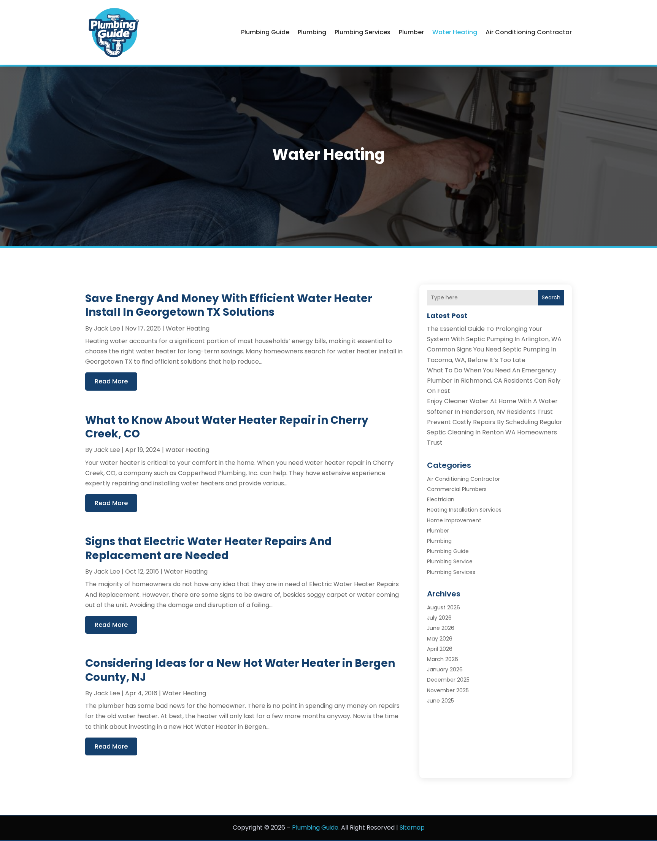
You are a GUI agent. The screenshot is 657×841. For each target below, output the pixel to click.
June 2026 (440, 628)
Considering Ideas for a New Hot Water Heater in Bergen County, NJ (240, 670)
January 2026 (445, 669)
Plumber (411, 32)
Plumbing (312, 32)
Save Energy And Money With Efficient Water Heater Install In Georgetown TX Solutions (228, 305)
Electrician (440, 499)
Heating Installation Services (464, 510)
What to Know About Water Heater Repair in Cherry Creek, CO (226, 427)
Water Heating (454, 32)
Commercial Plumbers (457, 489)
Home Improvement (454, 520)
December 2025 (448, 680)
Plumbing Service (450, 561)
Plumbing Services (362, 32)
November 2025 (448, 690)
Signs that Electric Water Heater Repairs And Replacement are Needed (208, 548)
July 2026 (439, 618)
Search (551, 297)
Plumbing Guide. (316, 827)
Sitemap (412, 827)
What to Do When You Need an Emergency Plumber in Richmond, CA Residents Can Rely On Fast (493, 380)
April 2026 (439, 649)
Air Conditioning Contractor (529, 32)
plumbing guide (265, 32)
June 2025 (440, 700)
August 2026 (443, 607)
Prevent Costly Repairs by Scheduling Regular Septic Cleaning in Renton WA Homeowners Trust (494, 432)
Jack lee (107, 328)
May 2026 (439, 638)
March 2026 (442, 659)
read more (111, 381)
